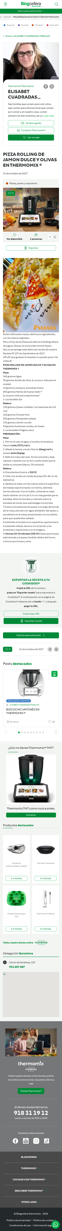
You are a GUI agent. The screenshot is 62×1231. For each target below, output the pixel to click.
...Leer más (48, 115)
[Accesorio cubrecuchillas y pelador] (16, 847)
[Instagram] (36, 1140)
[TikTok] (46, 1140)
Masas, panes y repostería (18, 701)
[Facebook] (15, 1140)
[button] (56, 4)
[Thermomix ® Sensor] (46, 898)
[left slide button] (6, 732)
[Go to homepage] (31, 4)
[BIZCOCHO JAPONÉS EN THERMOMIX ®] (31, 685)
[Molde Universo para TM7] (16, 898)
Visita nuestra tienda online (30, 11)
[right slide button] (56, 732)
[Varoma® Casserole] (46, 847)
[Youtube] (25, 1140)
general (7, 17)
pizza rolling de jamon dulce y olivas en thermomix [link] (36, 17)
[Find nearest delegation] (5, 4)
